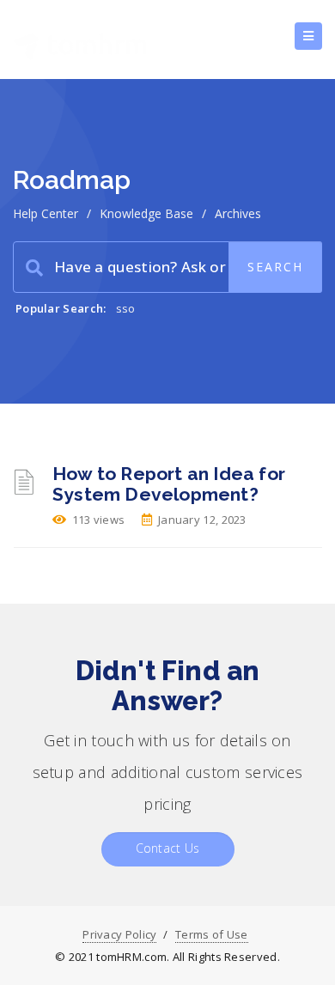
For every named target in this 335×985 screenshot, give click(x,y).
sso (126, 308)
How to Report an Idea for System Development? (168, 484)
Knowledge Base (146, 213)
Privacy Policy (119, 934)
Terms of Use (211, 934)
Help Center (45, 213)
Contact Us (168, 848)
